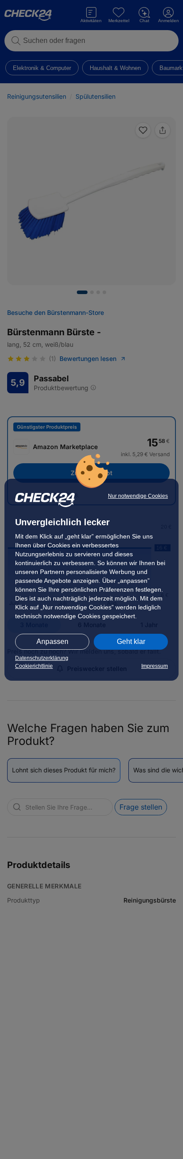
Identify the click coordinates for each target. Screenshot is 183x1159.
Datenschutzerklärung (41, 658)
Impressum (154, 666)
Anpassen (52, 641)
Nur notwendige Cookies (138, 496)
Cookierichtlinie (34, 666)
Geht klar (131, 641)
